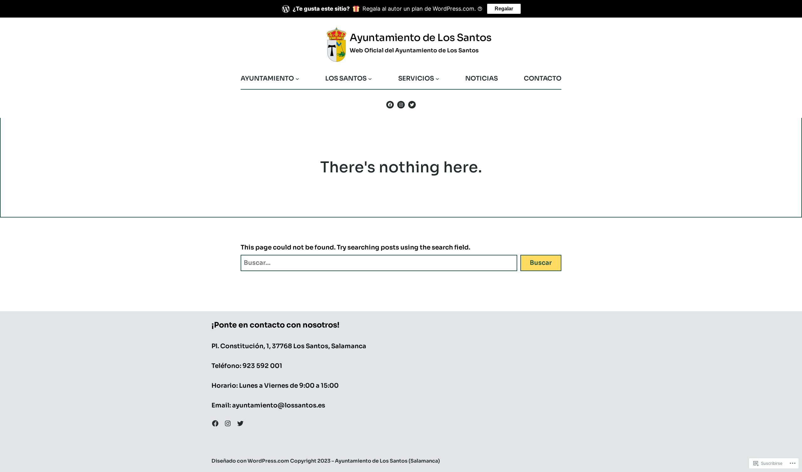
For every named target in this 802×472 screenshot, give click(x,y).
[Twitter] (412, 104)
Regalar (504, 8)
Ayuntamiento (267, 78)
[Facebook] (390, 104)
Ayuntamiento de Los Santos (420, 37)
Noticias (481, 78)
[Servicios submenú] (437, 79)
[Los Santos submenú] (370, 79)
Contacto (542, 78)
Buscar (541, 263)
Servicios (416, 78)
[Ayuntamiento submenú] (297, 79)
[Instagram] (401, 104)
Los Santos (346, 78)
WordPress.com (268, 461)
